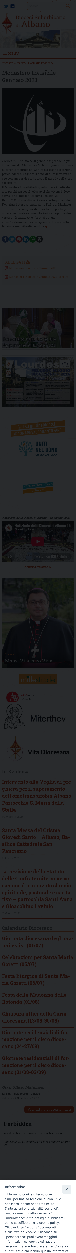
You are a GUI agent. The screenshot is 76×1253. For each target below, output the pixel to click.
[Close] (66, 1189)
